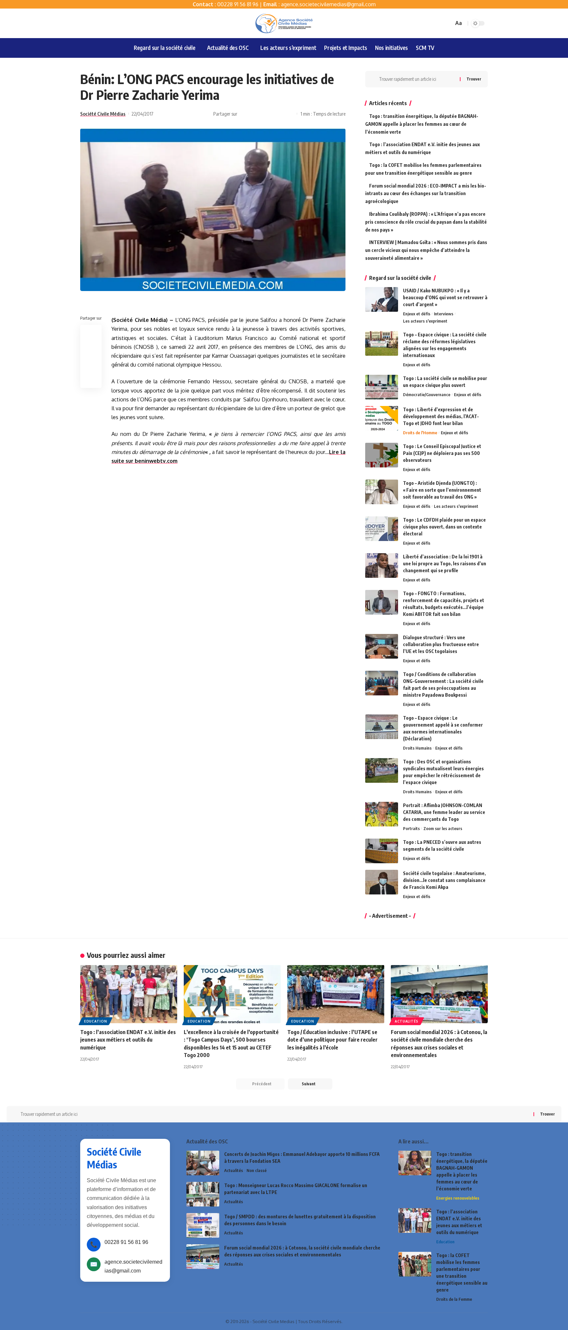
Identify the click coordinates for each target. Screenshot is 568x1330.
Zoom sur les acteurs (442, 828)
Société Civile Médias (103, 114)
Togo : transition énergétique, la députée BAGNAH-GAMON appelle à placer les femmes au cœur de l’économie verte (421, 124)
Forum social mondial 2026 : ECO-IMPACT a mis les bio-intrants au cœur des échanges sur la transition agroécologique (425, 193)
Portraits (411, 828)
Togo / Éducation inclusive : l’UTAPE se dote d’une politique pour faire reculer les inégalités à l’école (332, 1039)
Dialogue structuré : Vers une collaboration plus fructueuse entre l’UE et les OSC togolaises (441, 644)
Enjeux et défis (416, 313)
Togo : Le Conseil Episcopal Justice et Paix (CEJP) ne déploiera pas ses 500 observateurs (442, 453)
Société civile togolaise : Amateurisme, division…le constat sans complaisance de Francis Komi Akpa (444, 880)
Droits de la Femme (454, 1299)
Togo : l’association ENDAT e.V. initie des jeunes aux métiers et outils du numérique (128, 1039)
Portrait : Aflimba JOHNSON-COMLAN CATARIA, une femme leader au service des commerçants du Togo (444, 812)
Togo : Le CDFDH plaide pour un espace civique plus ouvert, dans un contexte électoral (444, 526)
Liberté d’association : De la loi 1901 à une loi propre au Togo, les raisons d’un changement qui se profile (444, 563)
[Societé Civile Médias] (283, 23)
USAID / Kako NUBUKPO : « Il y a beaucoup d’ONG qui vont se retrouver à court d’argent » (445, 297)
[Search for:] (417, 79)
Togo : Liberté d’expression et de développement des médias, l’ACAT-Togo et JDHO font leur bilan (441, 416)
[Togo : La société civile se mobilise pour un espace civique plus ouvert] (381, 387)
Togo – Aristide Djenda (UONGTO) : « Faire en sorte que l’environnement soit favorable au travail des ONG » (442, 490)
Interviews (443, 313)
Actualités (406, 1021)
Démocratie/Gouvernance (426, 394)
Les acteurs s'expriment (425, 321)
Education (95, 1021)
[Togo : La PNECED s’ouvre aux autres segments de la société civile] (381, 851)
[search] (447, 23)
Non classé (257, 1170)
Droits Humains (417, 748)
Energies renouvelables (457, 1198)
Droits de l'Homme (420, 432)
